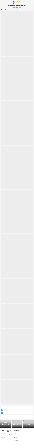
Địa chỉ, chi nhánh (3, 433)
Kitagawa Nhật (16, 434)
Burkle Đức (15, 433)
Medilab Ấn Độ (16, 440)
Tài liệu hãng (2, 436)
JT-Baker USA (16, 437)
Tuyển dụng (2, 434)
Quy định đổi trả (9, 434)
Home (14, 7)
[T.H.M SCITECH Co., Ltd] (17, 2)
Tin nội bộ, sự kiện (18, 7)
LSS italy (15, 441)
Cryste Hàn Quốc (16, 443)
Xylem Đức (15, 436)
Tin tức (2, 417)
